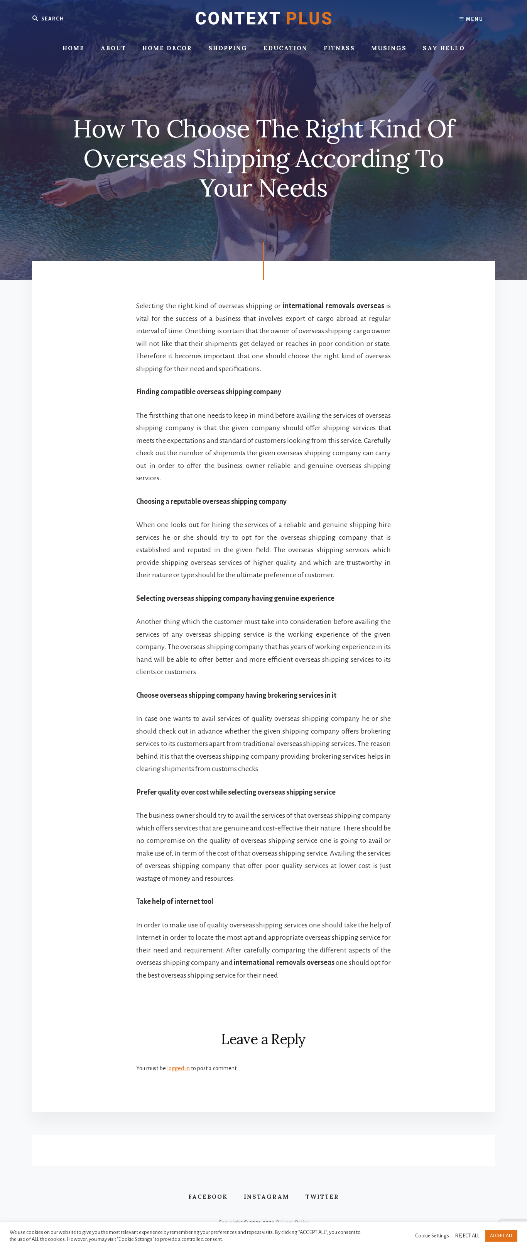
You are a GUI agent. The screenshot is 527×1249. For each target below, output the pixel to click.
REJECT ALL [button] (467, 1236)
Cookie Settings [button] (432, 1236)
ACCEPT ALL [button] (501, 1235)
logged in (178, 1068)
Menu (474, 19)
